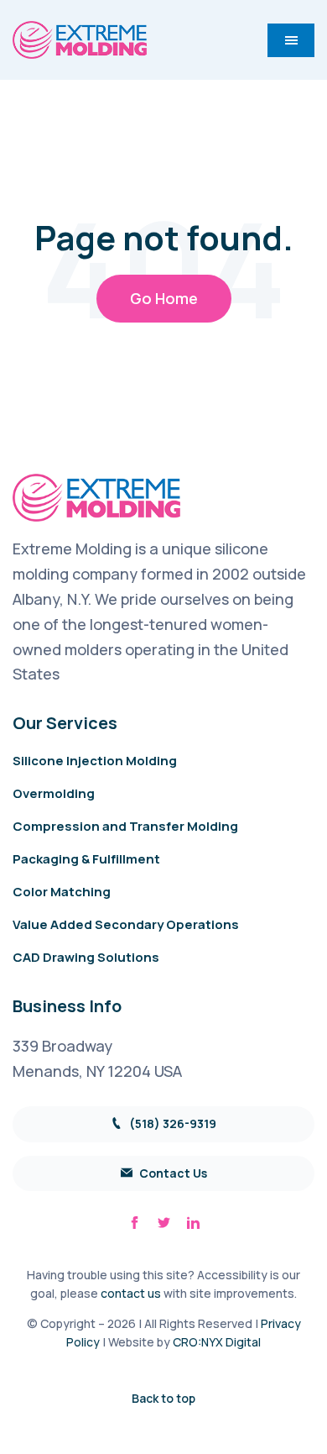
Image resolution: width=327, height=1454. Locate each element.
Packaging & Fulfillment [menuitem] (86, 859)
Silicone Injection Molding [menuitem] (95, 760)
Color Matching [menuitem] (62, 891)
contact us (131, 1293)
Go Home (164, 298)
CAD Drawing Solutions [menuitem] (86, 957)
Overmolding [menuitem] (54, 793)
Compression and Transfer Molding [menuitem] (125, 826)
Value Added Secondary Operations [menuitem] (126, 924)
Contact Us (172, 1173)
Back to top (163, 1398)
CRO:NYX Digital (217, 1342)
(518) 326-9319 (171, 1123)
